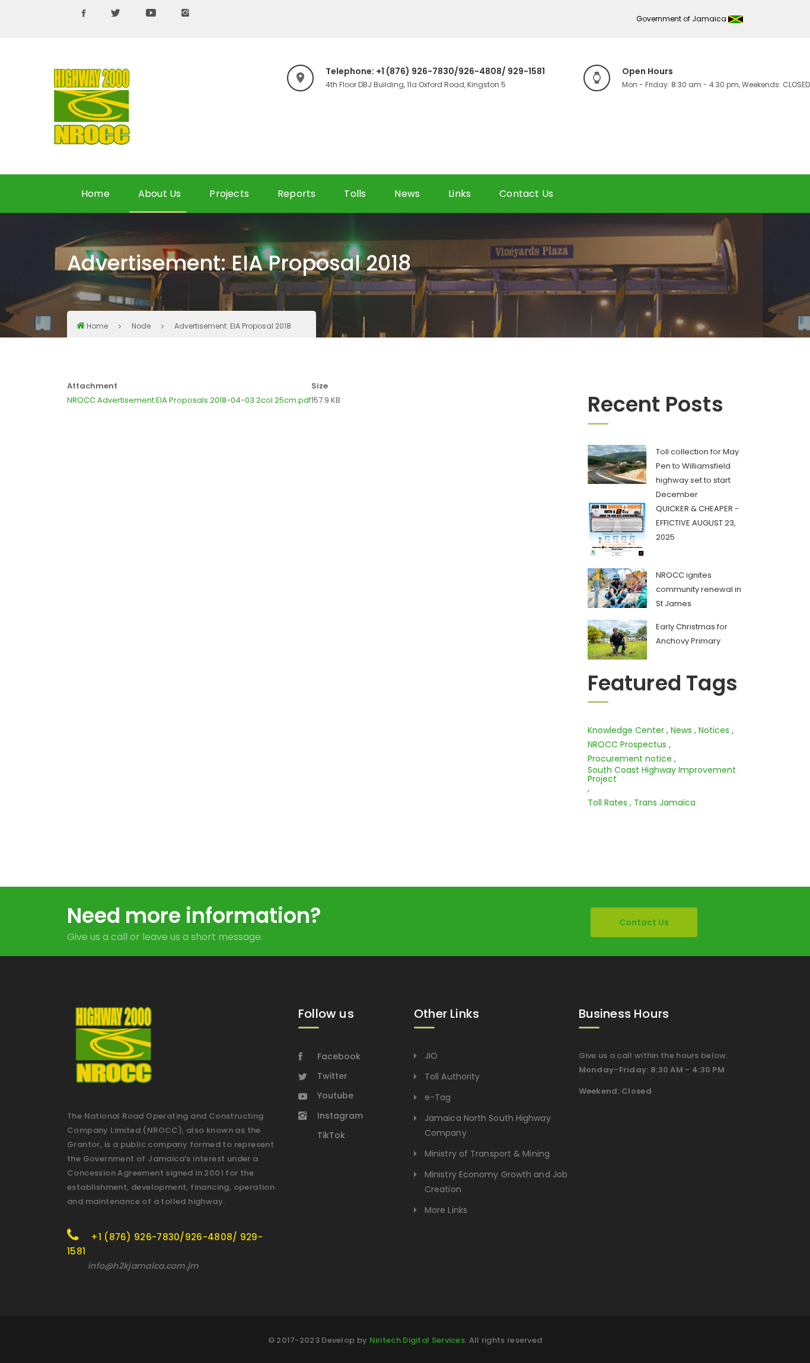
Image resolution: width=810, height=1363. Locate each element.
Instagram (340, 1116)
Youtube (335, 1095)
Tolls (355, 193)
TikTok (331, 1135)
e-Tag (438, 1097)
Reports (296, 193)
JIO (431, 1056)
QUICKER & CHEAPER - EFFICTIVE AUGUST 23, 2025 (697, 523)
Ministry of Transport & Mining (487, 1154)
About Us (159, 193)
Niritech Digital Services (417, 1340)
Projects (229, 193)
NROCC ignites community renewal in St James (698, 589)
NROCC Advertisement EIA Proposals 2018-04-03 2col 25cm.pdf (189, 400)
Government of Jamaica (682, 19)
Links (459, 193)
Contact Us (526, 193)
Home (95, 193)
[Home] (91, 107)
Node (141, 326)
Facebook (339, 1056)
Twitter (332, 1076)
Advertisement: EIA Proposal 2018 (232, 326)
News (407, 193)
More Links (446, 1210)
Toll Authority (452, 1076)
